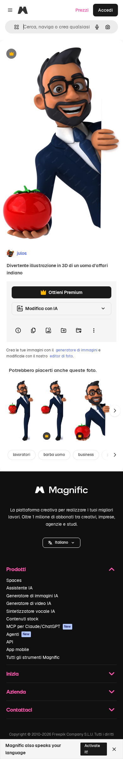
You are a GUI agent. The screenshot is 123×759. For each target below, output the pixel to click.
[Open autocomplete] (14, 27)
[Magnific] (61, 491)
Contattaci (19, 709)
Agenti (18, 634)
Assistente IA (19, 588)
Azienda (16, 691)
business (86, 454)
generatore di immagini (76, 350)
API (9, 642)
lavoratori (21, 454)
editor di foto (61, 356)
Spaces (13, 580)
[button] (61, 543)
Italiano (61, 542)
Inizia (12, 673)
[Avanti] (114, 410)
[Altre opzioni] (93, 330)
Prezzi (82, 10)
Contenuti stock (22, 619)
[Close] (114, 749)
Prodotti (16, 569)
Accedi (105, 10)
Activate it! (92, 748)
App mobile (17, 649)
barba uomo (54, 454)
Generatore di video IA (28, 603)
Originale (42, 54)
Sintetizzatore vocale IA (30, 611)
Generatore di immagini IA (32, 596)
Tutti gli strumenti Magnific (33, 657)
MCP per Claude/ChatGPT (38, 626)
